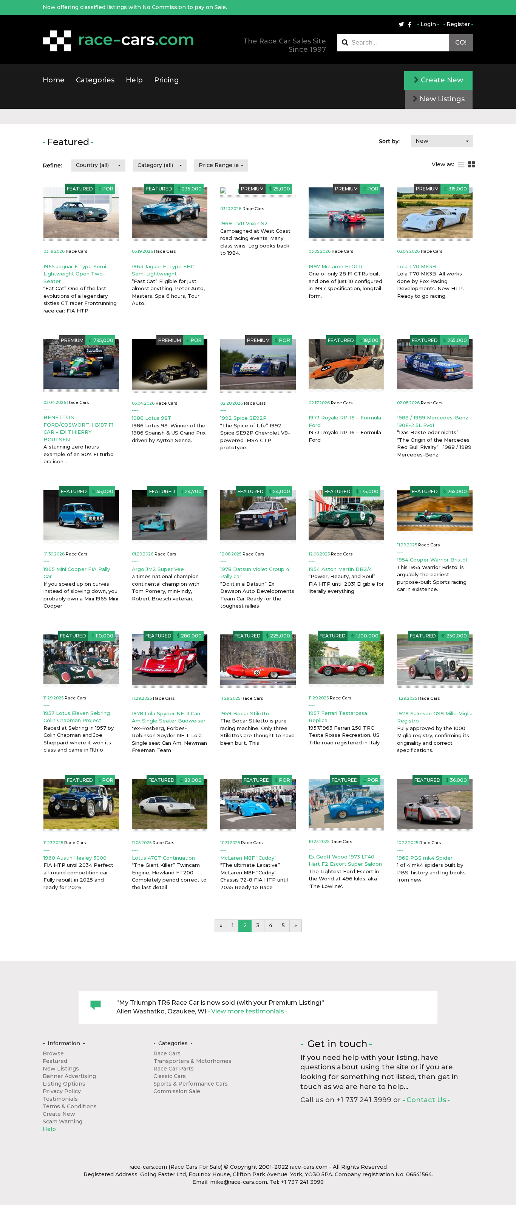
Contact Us (426, 1100)
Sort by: (389, 141)
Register (458, 24)
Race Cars (167, 1053)
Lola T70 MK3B (416, 266)
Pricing (166, 80)
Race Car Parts (173, 1068)
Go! (461, 42)
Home (54, 80)
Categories (95, 80)
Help (134, 80)
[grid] (471, 164)
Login (428, 24)
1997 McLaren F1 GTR (336, 266)
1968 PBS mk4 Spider (425, 858)
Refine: (52, 165)
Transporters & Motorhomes (192, 1061)
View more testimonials (247, 1011)
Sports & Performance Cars (190, 1083)
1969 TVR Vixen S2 (244, 223)
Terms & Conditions (70, 1106)
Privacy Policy (62, 1091)
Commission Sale (176, 1091)
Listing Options (64, 1083)
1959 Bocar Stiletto (244, 713)
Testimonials (60, 1098)
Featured (55, 1061)
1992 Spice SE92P (243, 418)
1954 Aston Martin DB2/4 (340, 569)
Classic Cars (169, 1076)
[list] (461, 164)
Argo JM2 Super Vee (158, 569)
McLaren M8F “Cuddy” (248, 858)
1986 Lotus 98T (151, 418)
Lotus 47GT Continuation (163, 858)
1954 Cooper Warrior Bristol (432, 560)
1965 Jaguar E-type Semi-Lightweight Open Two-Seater (75, 273)
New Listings (441, 99)
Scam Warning (62, 1121)
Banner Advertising (69, 1076)
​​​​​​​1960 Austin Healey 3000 (75, 858)
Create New (441, 80)
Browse (53, 1053)
